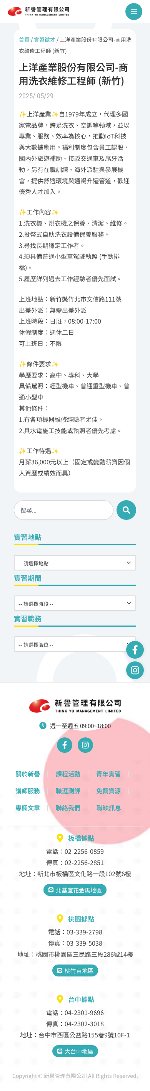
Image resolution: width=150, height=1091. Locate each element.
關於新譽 (27, 773)
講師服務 (27, 790)
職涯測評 (68, 790)
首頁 (24, 39)
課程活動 (68, 773)
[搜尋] (126, 510)
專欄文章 (27, 807)
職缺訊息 (109, 807)
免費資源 (108, 790)
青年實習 (108, 773)
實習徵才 (44, 39)
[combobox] (63, 510)
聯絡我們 (68, 807)
